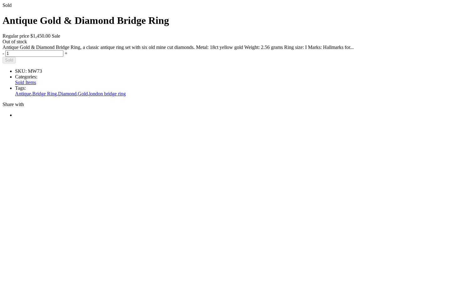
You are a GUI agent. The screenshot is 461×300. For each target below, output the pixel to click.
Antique (23, 93)
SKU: (21, 71)
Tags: (20, 88)
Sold (9, 60)
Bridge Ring (44, 93)
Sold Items (25, 82)
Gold (83, 93)
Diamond (67, 93)
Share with (13, 104)
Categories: (26, 76)
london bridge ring (107, 93)
